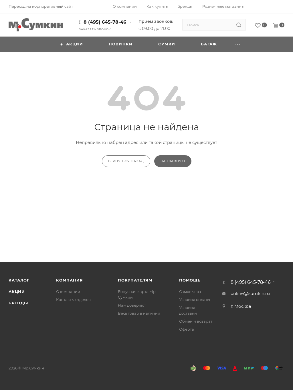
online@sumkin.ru (250, 293)
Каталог (19, 280)
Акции (17, 291)
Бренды (18, 303)
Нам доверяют (132, 305)
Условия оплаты (194, 299)
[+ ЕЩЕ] (238, 44)
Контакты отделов (73, 299)
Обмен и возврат (195, 321)
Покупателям (135, 280)
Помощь (190, 280)
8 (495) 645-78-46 (105, 22)
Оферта (186, 329)
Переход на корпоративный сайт (41, 6)
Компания (69, 280)
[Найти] (239, 25)
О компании (68, 291)
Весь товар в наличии (139, 313)
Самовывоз (190, 291)
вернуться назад (126, 161)
